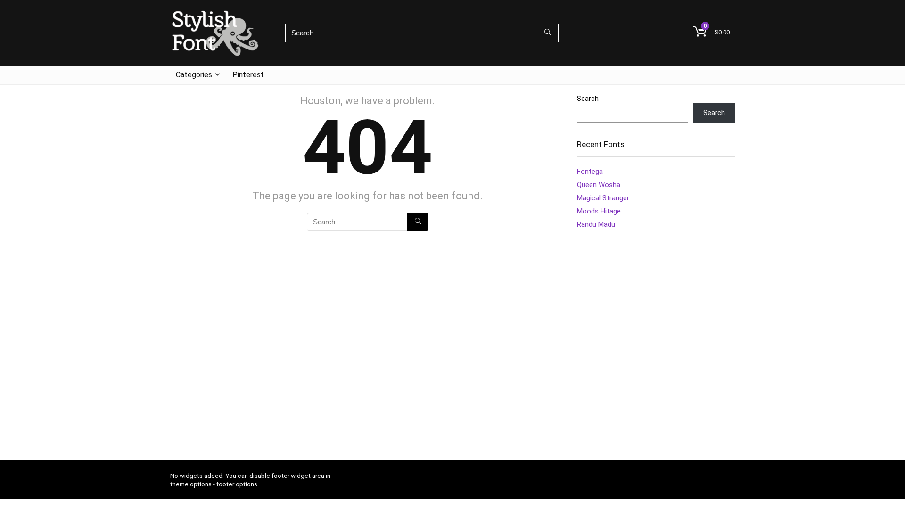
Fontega (590, 171)
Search (588, 98)
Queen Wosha (598, 185)
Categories (194, 74)
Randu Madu (596, 224)
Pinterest (248, 74)
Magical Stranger (603, 198)
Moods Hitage (599, 211)
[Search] (547, 33)
